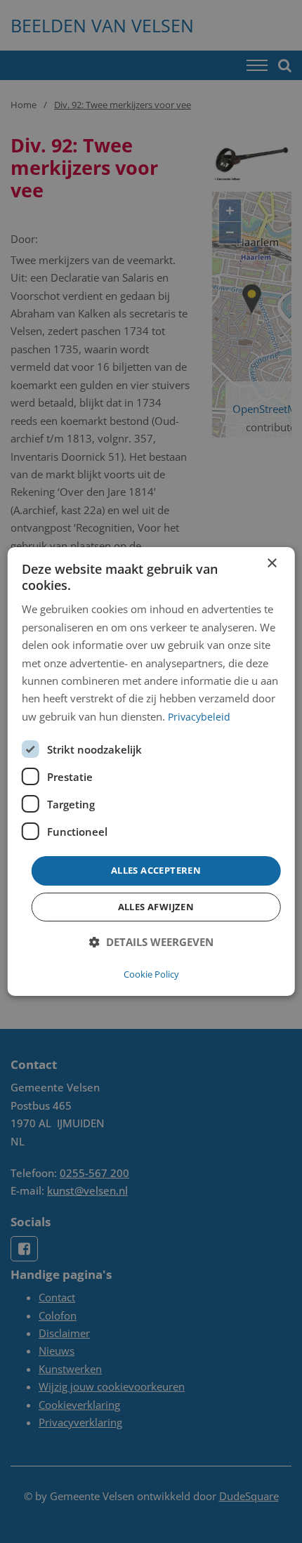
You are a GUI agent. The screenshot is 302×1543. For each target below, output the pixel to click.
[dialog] (151, 772)
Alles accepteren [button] (156, 870)
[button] (151, 942)
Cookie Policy (151, 974)
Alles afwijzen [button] (156, 906)
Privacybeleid (199, 716)
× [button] (271, 563)
